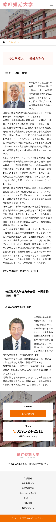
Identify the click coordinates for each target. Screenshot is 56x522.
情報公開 (28, 503)
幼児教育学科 (28, 488)
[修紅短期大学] (18, 4)
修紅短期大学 (28, 483)
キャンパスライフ (28, 493)
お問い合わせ (28, 413)
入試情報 (28, 478)
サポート (28, 498)
